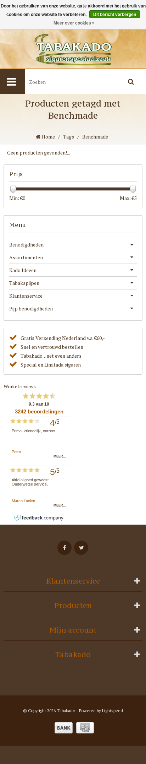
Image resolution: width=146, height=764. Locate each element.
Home (47, 136)
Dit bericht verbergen (114, 14)
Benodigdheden (26, 244)
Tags (68, 136)
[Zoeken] (131, 81)
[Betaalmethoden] (64, 727)
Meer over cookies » (74, 23)
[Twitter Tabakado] (81, 548)
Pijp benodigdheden (31, 308)
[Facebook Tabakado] (64, 548)
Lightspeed (112, 710)
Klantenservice (26, 295)
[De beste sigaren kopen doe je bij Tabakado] (73, 50)
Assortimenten (26, 257)
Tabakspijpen (24, 283)
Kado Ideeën (22, 270)
